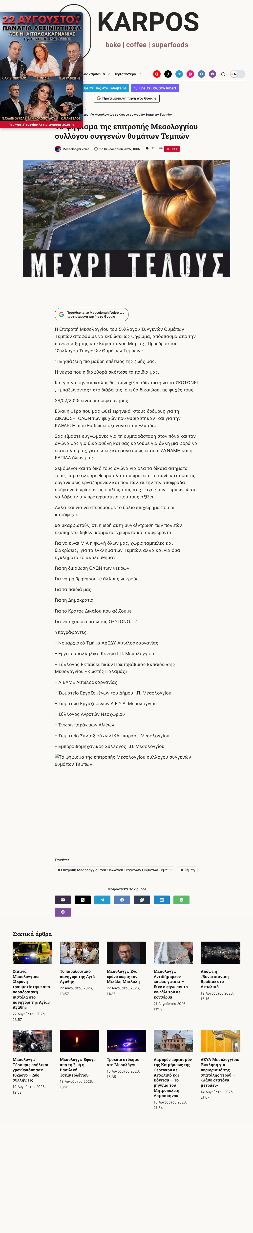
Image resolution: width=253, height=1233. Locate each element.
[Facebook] (201, 74)
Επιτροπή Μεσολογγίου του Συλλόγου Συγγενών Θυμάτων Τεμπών (115, 870)
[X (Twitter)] (83, 900)
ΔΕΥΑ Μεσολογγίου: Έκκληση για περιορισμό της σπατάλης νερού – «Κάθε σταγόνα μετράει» (220, 1072)
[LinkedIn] (162, 900)
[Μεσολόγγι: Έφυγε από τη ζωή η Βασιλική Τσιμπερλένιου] (79, 1041)
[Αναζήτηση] (223, 74)
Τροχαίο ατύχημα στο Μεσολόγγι (123, 1062)
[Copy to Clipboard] (142, 900)
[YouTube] (157, 74)
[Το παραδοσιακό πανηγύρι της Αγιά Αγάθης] (79, 953)
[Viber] (212, 74)
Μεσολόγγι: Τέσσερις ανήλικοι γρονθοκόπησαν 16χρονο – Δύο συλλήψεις (30, 1069)
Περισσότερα (124, 74)
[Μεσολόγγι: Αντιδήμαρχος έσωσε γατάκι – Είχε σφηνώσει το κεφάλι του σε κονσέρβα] (173, 953)
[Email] (63, 900)
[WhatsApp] (181, 900)
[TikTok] (168, 74)
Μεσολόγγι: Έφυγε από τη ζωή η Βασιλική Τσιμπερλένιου (78, 1067)
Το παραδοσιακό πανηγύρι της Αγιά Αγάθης (77, 976)
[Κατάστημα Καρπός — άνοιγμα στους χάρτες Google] (126, 32)
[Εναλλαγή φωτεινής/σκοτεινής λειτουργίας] (238, 74)
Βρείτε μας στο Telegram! (104, 88)
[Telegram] (179, 74)
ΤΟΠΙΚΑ (172, 149)
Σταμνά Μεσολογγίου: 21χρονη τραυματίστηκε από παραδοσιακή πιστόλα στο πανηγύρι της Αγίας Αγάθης (31, 989)
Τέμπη (188, 870)
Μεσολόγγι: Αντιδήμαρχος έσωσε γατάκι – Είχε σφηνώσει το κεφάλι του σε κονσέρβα (171, 984)
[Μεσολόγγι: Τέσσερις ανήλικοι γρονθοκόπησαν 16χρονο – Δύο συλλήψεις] (32, 1041)
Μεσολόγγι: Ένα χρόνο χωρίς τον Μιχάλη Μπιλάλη (123, 976)
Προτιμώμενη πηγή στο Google (129, 98)
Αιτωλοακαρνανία (89, 74)
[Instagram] (190, 74)
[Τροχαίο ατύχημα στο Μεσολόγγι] (126, 1041)
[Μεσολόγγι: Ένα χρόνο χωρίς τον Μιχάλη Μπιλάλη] (126, 953)
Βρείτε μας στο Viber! (157, 88)
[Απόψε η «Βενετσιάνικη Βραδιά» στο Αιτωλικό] (220, 953)
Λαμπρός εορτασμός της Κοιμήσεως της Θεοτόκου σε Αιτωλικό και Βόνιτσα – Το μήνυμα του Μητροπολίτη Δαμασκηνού (173, 1077)
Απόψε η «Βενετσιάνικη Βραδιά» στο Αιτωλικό (215, 979)
